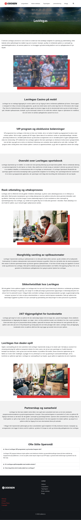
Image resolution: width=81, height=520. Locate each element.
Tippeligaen (46, 3)
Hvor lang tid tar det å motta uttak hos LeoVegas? (20, 468)
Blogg (66, 3)
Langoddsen (24, 3)
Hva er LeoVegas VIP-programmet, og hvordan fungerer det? (23, 449)
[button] (73, 3)
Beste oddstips (35, 3)
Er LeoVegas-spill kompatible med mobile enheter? (20, 464)
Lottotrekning (57, 3)
